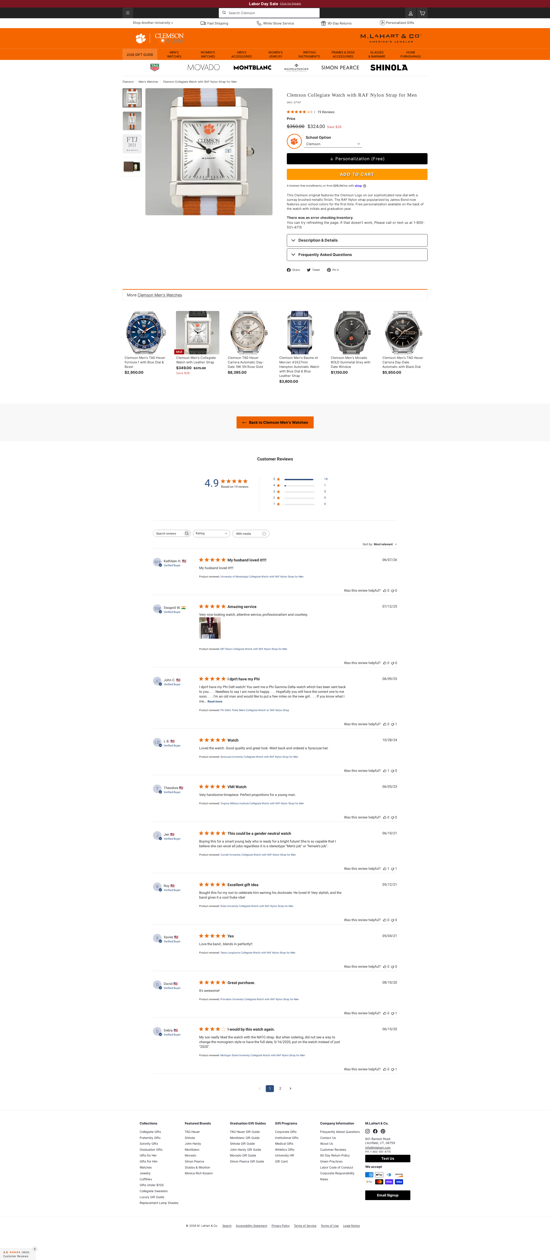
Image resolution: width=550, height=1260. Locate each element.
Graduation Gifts (151, 1149)
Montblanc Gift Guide (245, 1138)
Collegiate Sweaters (154, 1191)
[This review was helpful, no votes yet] (384, 590)
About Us (326, 1143)
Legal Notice (351, 1225)
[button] (174, 54)
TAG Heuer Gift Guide (245, 1132)
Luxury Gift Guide (152, 1197)
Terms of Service (305, 1225)
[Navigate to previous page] (259, 1088)
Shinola (190, 1138)
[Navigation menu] (127, 13)
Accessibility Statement (251, 1225)
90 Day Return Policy (335, 1155)
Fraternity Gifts (150, 1138)
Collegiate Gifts (150, 1132)
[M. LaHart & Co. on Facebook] (375, 1131)
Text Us (387, 1158)
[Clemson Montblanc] (252, 68)
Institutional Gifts (286, 1138)
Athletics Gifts (284, 1149)
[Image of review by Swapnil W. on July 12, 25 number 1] (210, 628)
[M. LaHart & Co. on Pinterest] (383, 1131)
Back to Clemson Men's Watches (278, 422)
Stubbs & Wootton (197, 1167)
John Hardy (193, 1143)
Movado (190, 1155)
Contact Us (328, 1138)
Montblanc (192, 1149)
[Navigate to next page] (290, 1088)
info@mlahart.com (378, 1147)
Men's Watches (148, 81)
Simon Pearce (194, 1161)
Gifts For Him (148, 1161)
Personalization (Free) (360, 158)
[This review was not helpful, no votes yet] (392, 590)
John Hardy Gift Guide (245, 1149)
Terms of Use (330, 1225)
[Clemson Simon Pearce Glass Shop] (340, 68)
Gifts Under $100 (152, 1185)
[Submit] (224, 13)
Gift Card (281, 1161)
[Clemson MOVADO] (204, 68)
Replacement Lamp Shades (159, 1203)
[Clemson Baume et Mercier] (296, 68)
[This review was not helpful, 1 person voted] (392, 724)
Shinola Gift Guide (242, 1143)
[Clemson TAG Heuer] (155, 68)
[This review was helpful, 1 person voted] (384, 771)
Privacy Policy (281, 1225)
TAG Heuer (192, 1132)
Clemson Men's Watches (160, 295)
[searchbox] (168, 533)
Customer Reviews (333, 1149)
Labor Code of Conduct (336, 1167)
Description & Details (318, 240)
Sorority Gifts (149, 1143)
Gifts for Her (148, 1155)
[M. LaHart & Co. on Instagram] (367, 1131)
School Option (318, 137)
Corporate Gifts (285, 1132)
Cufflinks (146, 1179)
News (324, 1179)
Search (227, 1225)
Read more (215, 701)
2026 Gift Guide (140, 55)
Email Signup (388, 1195)
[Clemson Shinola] (389, 68)
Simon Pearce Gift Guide (247, 1161)
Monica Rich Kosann (199, 1173)
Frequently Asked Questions (325, 254)
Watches (146, 1167)
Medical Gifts (284, 1143)
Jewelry (145, 1173)
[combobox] (269, 13)
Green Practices (331, 1161)
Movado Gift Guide (243, 1155)
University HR (284, 1155)
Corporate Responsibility (337, 1173)
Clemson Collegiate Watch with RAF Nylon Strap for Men (200, 81)
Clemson (128, 81)
